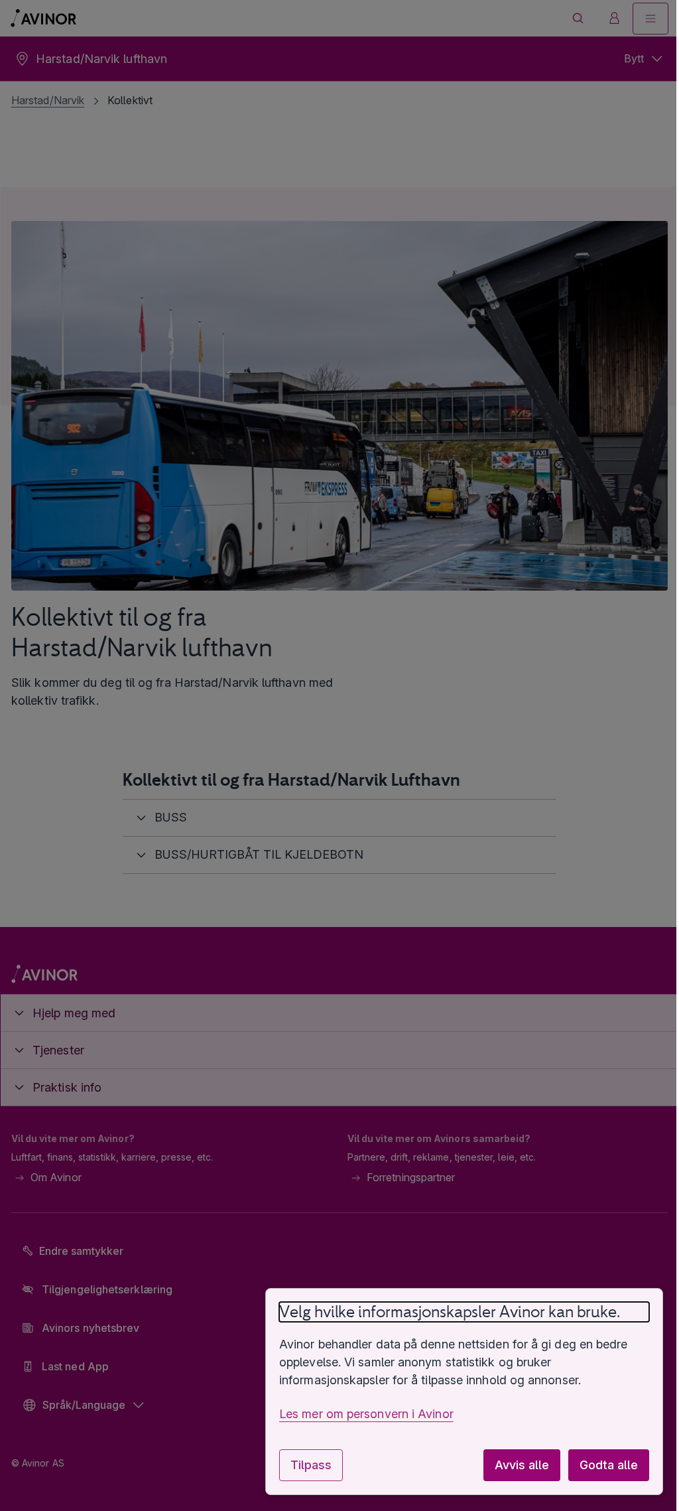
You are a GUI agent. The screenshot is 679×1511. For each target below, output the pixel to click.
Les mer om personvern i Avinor (356, 1414)
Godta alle (599, 1465)
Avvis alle (512, 1465)
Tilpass (301, 1465)
